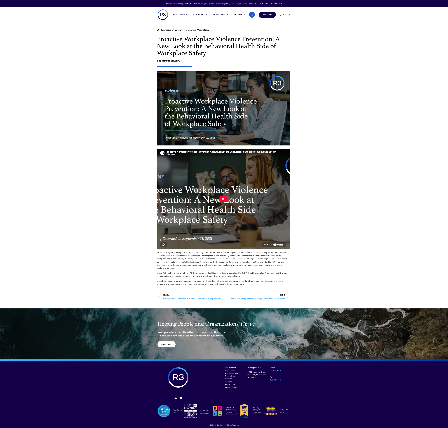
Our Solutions (178, 15)
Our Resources (219, 15)
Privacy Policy (231, 387)
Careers (228, 379)
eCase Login (230, 384)
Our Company (199, 15)
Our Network (239, 15)
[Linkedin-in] (175, 398)
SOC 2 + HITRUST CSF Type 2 (177, 411)
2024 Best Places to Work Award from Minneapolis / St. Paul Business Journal (231, 411)
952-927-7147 (275, 380)
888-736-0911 (275, 370)
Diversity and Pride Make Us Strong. (284, 411)
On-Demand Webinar (169, 30)
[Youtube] (180, 398)
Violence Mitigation (197, 30)
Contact (228, 381)
